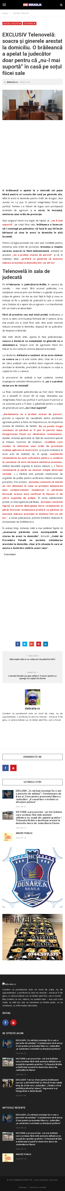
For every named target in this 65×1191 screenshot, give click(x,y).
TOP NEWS (28, 23)
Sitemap (22, 1187)
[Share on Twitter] (24, 644)
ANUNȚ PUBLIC (24, 833)
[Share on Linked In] (45, 644)
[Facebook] (5, 768)
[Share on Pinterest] (38, 644)
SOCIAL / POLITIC (11, 23)
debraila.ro (12, 82)
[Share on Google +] (31, 644)
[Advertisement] (32, 155)
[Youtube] (13, 768)
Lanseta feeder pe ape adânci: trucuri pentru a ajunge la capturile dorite (32, 677)
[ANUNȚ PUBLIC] (7, 836)
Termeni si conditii (37, 1187)
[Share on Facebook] (17, 644)
